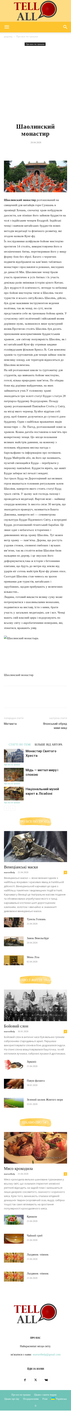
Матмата (10, 724)
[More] (54, 151)
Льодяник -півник (38, 1254)
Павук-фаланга (36, 1080)
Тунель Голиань (36, 919)
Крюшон (32, 1216)
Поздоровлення (31, 1399)
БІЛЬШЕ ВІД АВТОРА (48, 744)
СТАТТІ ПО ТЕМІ (20, 744)
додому (8, 36)
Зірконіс (31, 1061)
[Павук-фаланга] (14, 1084)
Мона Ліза (33, 957)
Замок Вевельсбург (38, 938)
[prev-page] (6, 808)
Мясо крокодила (18, 1168)
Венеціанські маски (21, 867)
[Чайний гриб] (14, 1239)
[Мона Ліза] (14, 960)
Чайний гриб (34, 1235)
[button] (6, 27)
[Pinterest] (35, 151)
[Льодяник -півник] (14, 1258)
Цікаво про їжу (11, 1399)
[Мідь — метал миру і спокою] (14, 774)
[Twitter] (26, 151)
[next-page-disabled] (12, 808)
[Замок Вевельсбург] (14, 941)
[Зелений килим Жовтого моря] (14, 1103)
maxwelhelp (9, 872)
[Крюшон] (14, 1220)
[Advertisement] (35, 84)
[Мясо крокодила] (35, 1148)
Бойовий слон (16, 1026)
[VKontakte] (46, 1380)
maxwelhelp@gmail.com (47, 1354)
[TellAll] (35, 11)
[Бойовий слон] (35, 1005)
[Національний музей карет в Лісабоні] (14, 793)
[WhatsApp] (44, 151)
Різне (45, 1399)
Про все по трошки (27, 36)
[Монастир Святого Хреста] (14, 755)
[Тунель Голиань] (14, 922)
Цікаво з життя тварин (45, 1394)
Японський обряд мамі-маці (55, 726)
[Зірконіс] (14, 1065)
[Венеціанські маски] (35, 846)
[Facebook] (17, 151)
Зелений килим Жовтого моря (45, 1099)
